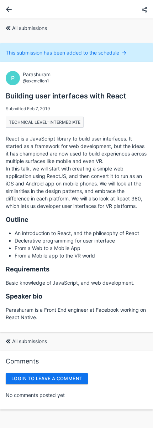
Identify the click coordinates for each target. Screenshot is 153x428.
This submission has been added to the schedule (62, 53)
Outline (17, 219)
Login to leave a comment (46, 378)
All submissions (29, 28)
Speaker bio (24, 296)
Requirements (27, 269)
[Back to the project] (7, 9)
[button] (144, 9)
